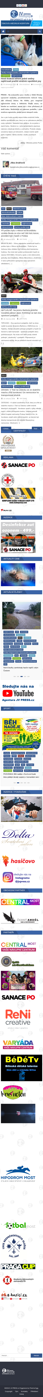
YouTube (29, 760)
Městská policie (19, 209)
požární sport (8, 636)
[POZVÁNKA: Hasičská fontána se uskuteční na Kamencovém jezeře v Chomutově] (21, 615)
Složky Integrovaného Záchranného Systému (19, 73)
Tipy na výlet (18, 645)
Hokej (21, 1394)
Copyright (8, 1391)
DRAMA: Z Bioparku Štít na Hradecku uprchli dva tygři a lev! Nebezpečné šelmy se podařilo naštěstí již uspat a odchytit (7, 429)
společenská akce (10, 642)
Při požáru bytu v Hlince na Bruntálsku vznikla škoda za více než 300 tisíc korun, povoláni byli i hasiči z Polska (20, 233)
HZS (3, 209)
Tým (16, 1391)
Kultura (6, 634)
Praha (16, 69)
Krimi (9, 209)
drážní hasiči (8, 631)
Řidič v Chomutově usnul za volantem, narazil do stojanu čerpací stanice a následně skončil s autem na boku (38, 429)
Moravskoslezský (8, 212)
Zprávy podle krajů (22, 227)
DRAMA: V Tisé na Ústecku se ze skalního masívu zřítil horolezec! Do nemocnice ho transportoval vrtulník (20, 392)
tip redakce (8, 645)
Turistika (28, 645)
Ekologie (7, 751)
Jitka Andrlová (24, 84)
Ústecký (5, 303)
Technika (5, 223)
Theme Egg (34, 1388)
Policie (19, 212)
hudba (25, 631)
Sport (4, 383)
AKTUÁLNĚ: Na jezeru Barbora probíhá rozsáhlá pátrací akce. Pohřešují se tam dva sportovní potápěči (21, 313)
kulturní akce (15, 634)
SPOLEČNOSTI (23, 757)
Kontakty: (24, 1391)
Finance (18, 631)
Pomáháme (6, 69)
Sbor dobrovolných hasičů (12, 216)
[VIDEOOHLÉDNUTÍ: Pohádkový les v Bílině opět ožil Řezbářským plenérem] (21, 733)
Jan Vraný (23, 239)
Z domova (6, 76)
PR (25, 636)
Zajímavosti (16, 76)
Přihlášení (34, 1391)
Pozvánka (18, 636)
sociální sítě (29, 639)
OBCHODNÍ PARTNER (14, 890)
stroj (26, 642)
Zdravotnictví (7, 227)
